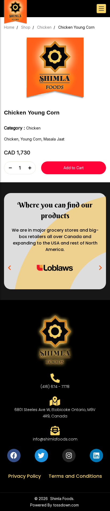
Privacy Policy (25, 476)
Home (9, 27)
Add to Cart (74, 167)
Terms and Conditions (75, 476)
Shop (25, 27)
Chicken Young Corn (76, 27)
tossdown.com (66, 505)
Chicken (44, 27)
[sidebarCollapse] (101, 8)
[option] (55, 268)
